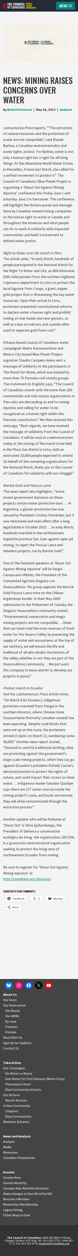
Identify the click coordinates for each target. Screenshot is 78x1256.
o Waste (26, 1073)
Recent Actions (16, 1100)
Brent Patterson (19, 109)
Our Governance (14, 1005)
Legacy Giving (12, 1210)
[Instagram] (18, 985)
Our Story (10, 1000)
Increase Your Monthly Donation (26, 1188)
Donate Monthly (14, 1183)
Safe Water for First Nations (25, 1079)
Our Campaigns (14, 1068)
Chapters (11, 1111)
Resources (10, 1152)
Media (7, 1147)
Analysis (66, 109)
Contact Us (11, 1048)
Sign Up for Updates (17, 1043)
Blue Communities (18, 1116)
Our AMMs (12, 1016)
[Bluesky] (8, 985)
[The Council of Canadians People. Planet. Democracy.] (19, 6)
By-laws (10, 1021)
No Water (12, 1073)
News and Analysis (17, 1136)
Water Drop (55, 1079)
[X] (38, 985)
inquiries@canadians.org (54, 1243)
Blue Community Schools (23, 1089)
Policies (10, 1032)
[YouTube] (48, 985)
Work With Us (12, 1037)
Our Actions (11, 1095)
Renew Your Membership (20, 1204)
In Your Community (16, 1106)
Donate (8, 1172)
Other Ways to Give (16, 1215)
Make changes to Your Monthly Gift (27, 1194)
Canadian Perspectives (19, 1158)
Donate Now (12, 1177)
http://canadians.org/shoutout (27, 879)
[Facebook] (28, 985)
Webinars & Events (16, 1122)
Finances (11, 1027)
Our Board (12, 1011)
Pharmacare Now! (18, 1084)
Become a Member (16, 1199)
